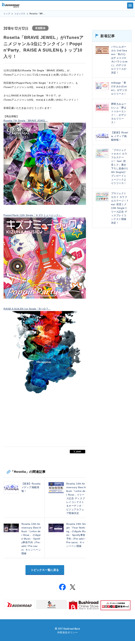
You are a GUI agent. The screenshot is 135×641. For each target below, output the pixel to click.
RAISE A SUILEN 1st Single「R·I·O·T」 (27, 308)
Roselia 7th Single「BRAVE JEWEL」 (26, 120)
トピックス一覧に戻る (45, 569)
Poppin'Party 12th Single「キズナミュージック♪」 (33, 215)
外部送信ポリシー (67, 632)
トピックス (19, 13)
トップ (7, 13)
